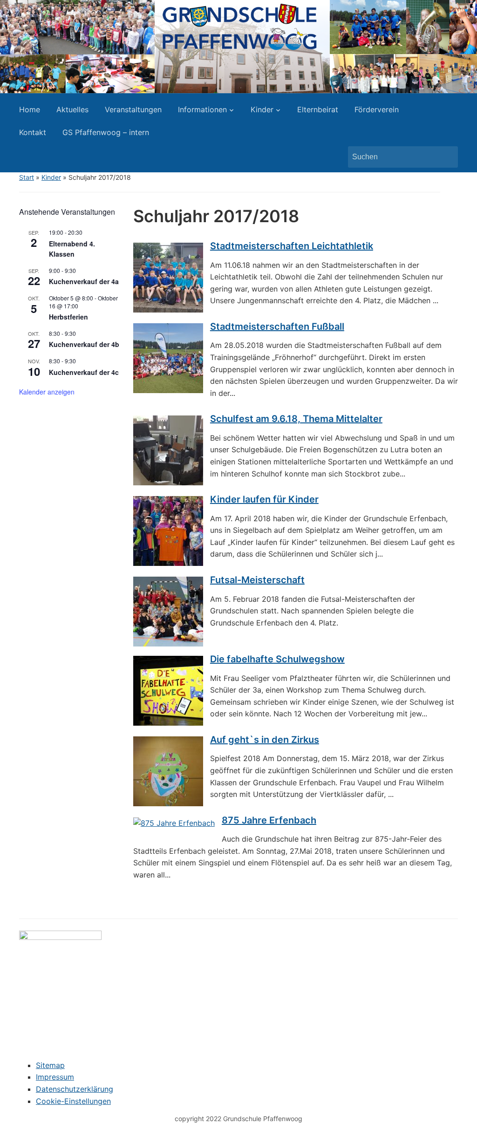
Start (26, 177)
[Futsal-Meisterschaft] (168, 610)
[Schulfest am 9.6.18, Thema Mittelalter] (168, 450)
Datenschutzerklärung (74, 1089)
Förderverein (376, 109)
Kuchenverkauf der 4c (84, 372)
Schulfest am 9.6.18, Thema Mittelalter (296, 418)
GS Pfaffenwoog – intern (105, 132)
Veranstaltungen (133, 109)
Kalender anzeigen (47, 391)
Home (29, 109)
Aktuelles (72, 109)
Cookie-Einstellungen (73, 1101)
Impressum (55, 1077)
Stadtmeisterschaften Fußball (277, 326)
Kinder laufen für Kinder (264, 499)
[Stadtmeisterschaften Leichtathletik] (168, 277)
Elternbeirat (317, 109)
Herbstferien (68, 316)
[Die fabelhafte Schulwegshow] (168, 689)
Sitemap (50, 1065)
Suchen (446, 157)
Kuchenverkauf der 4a (84, 281)
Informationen (202, 109)
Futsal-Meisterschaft (257, 579)
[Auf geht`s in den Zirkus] (168, 770)
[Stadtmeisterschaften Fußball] (168, 357)
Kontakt (32, 132)
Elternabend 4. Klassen (72, 249)
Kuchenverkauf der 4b (84, 344)
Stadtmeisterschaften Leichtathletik (291, 246)
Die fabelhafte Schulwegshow (277, 659)
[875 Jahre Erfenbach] (174, 822)
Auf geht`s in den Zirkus (264, 739)
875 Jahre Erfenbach (269, 820)
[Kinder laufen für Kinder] (168, 530)
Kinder (262, 109)
